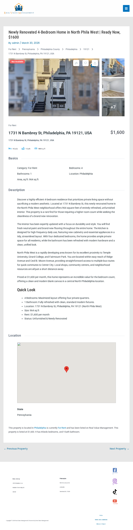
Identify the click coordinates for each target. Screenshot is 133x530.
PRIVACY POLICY (101, 524)
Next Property (119, 448)
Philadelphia (71, 49)
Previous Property (16, 448)
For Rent (12, 49)
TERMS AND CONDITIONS (101, 519)
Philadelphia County (50, 49)
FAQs (101, 515)
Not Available (17, 62)
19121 (86, 49)
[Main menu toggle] (126, 8)
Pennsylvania (28, 49)
